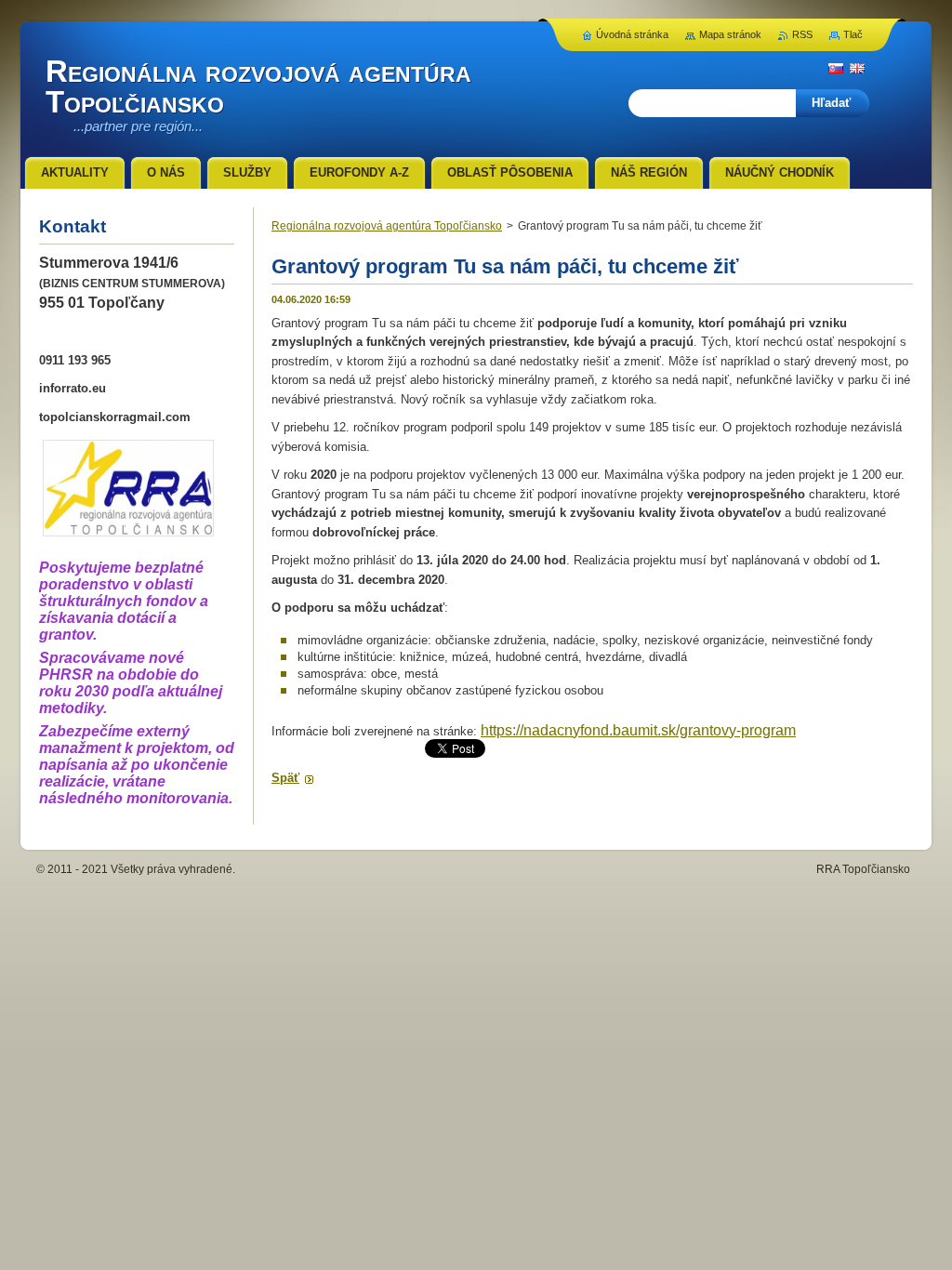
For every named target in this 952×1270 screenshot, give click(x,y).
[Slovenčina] (835, 67)
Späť (285, 778)
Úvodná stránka (632, 34)
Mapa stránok (730, 34)
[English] (857, 67)
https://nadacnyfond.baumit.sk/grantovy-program (638, 730)
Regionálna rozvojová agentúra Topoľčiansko (386, 226)
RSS (802, 34)
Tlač (853, 34)
